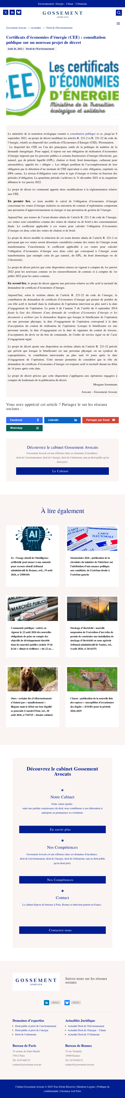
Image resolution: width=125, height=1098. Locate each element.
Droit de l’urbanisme (25, 1034)
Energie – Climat (65, 3)
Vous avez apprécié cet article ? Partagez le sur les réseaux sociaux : (56, 406)
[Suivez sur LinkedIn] (12, 12)
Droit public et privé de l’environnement (35, 1026)
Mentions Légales (86, 1086)
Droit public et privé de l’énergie (31, 1030)
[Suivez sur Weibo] (18, 12)
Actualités (36, 27)
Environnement (46, 3)
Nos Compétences (60, 880)
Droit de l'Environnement (59, 27)
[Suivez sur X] (5, 12)
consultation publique (83, 133)
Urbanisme (81, 3)
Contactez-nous (60, 930)
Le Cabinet (60, 471)
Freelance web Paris (70, 1091)
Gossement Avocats (16, 27)
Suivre (55, 1002)
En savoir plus (60, 829)
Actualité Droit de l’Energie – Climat (87, 1030)
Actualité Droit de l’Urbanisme (84, 1034)
